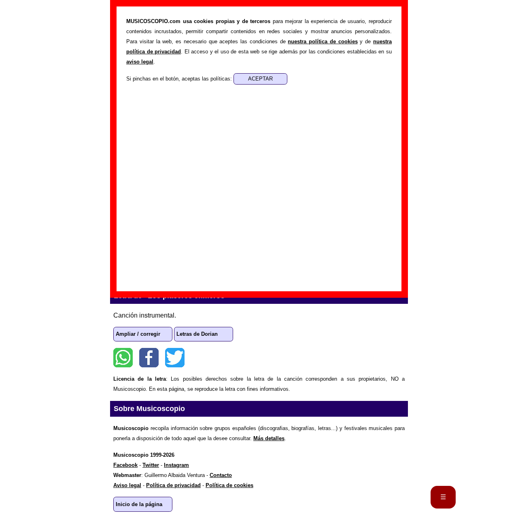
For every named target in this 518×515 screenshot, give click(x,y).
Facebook (149, 357)
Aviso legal (127, 485)
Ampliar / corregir (138, 334)
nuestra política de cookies (322, 41)
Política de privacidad (173, 485)
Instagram (176, 465)
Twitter (175, 357)
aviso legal (139, 62)
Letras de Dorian (197, 334)
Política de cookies (229, 485)
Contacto (221, 475)
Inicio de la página (139, 504)
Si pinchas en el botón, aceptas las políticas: (180, 79)
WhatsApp (123, 357)
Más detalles (268, 438)
